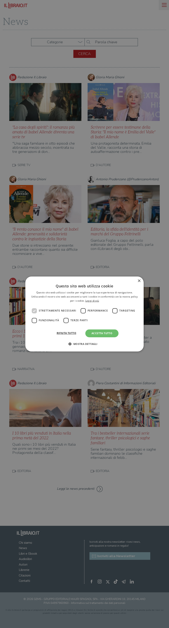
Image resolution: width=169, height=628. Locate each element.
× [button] (139, 280)
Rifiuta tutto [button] (66, 333)
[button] (84, 343)
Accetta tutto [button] (102, 333)
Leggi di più (92, 300)
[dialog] (84, 314)
